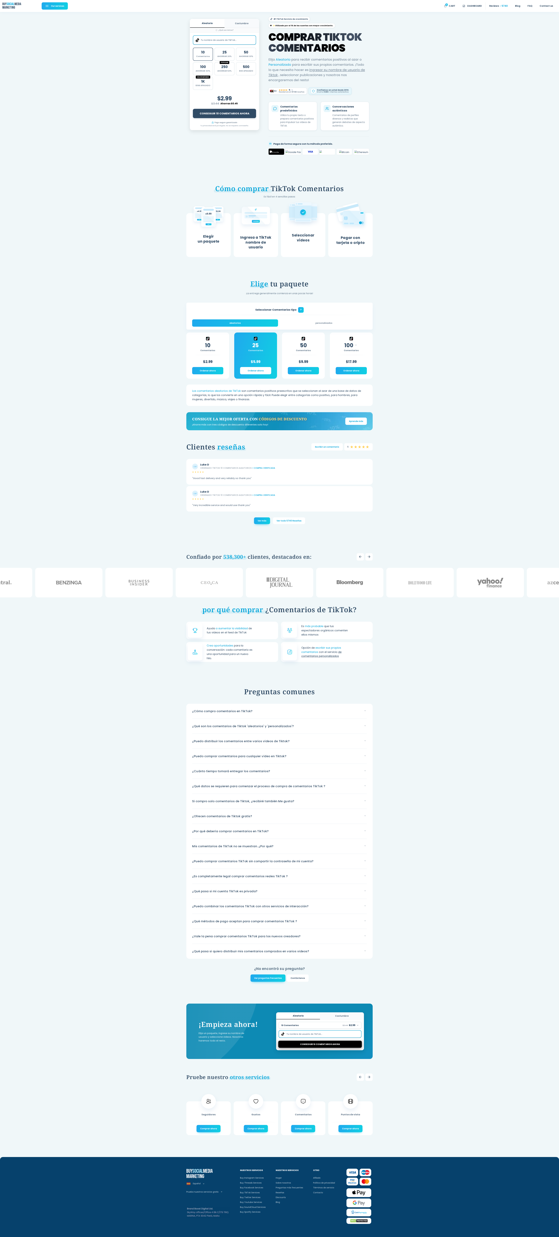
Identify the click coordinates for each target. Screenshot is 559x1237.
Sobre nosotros (283, 1182)
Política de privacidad (324, 1182)
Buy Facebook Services (251, 1187)
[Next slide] (369, 557)
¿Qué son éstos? (225, 30)
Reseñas (280, 1192)
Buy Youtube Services (251, 1202)
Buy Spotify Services (250, 1211)
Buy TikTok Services (250, 1192)
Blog (278, 1202)
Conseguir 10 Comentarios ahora (224, 113)
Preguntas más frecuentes (289, 1187)
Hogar (279, 1177)
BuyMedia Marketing (11, 5)
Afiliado (317, 1177)
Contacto (318, 1192)
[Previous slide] (360, 557)
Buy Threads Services (251, 1182)
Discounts (281, 1197)
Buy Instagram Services (252, 1177)
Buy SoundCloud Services (253, 1207)
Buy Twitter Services (250, 1197)
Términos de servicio (323, 1187)
